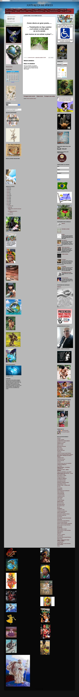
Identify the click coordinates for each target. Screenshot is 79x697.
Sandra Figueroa (60, 531)
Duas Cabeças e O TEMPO (61, 475)
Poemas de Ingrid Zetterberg (62, 522)
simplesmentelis (60, 535)
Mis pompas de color (60, 505)
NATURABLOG (59, 508)
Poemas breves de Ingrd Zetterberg (63, 520)
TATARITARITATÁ (60, 542)
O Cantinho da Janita (60, 509)
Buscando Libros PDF (61, 450)
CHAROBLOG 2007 (60, 457)
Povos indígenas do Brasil (38, 11)
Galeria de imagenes (54, 9)
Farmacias (42, 9)
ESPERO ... (63, 234)
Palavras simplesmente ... (61, 512)
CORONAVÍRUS (29, 9)
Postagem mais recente (29, 96)
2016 (8, 201)
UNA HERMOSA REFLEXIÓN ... (67, 272)
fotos (47, 9)
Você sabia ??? (68, 11)
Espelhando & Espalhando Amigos (63, 482)
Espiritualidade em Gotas (61, 483)
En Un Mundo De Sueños (61, 479)
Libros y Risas (59, 498)
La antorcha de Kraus (60, 494)
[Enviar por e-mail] (48, 57)
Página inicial (40, 96)
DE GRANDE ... (64, 266)
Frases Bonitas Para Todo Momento (63, 490)
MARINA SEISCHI (60, 501)
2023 (8, 191)
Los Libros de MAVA (60, 500)
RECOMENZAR (59, 527)
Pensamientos (59, 516)
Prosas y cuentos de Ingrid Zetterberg (63, 524)
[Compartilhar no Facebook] (51, 57)
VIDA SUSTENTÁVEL (53, 11)
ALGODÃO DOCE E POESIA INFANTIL (63, 440)
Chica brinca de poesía (61, 459)
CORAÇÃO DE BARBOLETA (61, 464)
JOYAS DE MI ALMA (60, 493)
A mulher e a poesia (60, 439)
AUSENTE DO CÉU (60, 443)
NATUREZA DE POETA (39, 5)
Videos (61, 11)
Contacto (7, 13)
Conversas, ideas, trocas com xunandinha (64, 463)
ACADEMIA (17, 9)
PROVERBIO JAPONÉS (65, 229)
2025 (8, 188)
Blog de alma (59, 447)
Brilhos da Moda (60, 449)
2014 (8, 204)
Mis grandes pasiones (61, 504)
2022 (8, 192)
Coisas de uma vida (60, 460)
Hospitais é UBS (63, 9)
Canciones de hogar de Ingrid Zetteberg (64, 453)
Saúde (46, 11)
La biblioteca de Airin (61, 496)
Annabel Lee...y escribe (61, 442)
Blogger (42, 688)
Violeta (58, 545)
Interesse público (9, 11)
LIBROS (16, 11)
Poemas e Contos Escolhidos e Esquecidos (64, 523)
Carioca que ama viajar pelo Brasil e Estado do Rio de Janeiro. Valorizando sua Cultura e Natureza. (65, 455)
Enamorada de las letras (61, 481)
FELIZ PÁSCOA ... (65, 240)
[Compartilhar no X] (50, 57)
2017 (8, 200)
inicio (7, 9)
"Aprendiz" (59, 438)
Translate (65, 64)
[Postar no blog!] (49, 57)
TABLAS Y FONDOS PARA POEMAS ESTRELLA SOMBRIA (63, 540)
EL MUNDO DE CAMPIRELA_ (62, 478)
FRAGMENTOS (59, 489)
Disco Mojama (59, 466)
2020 (8, 195)
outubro (9, 207)
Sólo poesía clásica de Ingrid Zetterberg (64, 537)
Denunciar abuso (9, 66)
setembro (10, 214)
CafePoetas (59, 451)
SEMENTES (59, 533)
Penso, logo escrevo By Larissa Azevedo (64, 518)
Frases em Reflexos (60, 492)
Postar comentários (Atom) (31, 98)
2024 (8, 189)
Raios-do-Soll (59, 526)
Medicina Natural (23, 11)
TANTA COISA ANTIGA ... (66, 247)
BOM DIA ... (64, 223)
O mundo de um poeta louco (62, 511)
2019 (8, 197)
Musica (29, 11)
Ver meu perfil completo (65, 431)
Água (23, 9)
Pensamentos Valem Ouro (61, 515)
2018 (8, 198)
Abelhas (11, 9)
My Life (58, 507)
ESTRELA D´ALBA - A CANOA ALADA (63, 485)
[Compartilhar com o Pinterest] (52, 57)
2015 (8, 203)
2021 (8, 194)
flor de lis (59, 486)
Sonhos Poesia (59, 538)
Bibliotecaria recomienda (61, 446)
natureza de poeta (65, 430)
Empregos (36, 9)
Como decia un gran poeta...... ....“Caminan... (13, 212)
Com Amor (59, 461)
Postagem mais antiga (49, 96)
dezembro (10, 205)
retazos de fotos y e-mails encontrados (64, 530)
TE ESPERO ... (64, 259)
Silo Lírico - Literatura (61, 534)
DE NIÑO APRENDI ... (65, 254)
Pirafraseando (59, 519)
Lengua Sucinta (60, 497)
